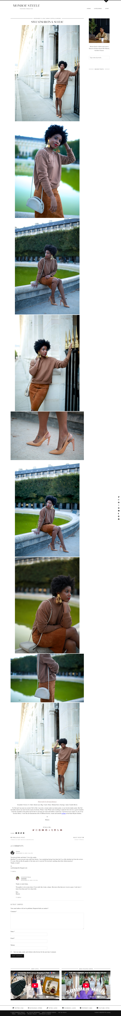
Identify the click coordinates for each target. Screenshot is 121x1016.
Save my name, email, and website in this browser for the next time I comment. (35, 952)
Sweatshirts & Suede (47, 22)
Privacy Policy (32, 1013)
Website (13, 945)
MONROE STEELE (26, 5)
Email (13, 938)
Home (89, 8)
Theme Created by (102, 1012)
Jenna (18, 851)
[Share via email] (16, 833)
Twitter (18, 1008)
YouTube (103, 1008)
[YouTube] (43, 830)
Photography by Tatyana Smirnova (47, 801)
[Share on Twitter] (21, 833)
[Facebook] (46, 830)
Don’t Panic (78, 838)
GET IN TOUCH (62, 1012)
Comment (14, 911)
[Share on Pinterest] (23, 833)
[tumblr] (52, 830)
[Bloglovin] (49, 830)
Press (14, 1013)
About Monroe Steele (49, 1012)
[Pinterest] (39, 830)
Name (13, 931)
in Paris (64, 813)
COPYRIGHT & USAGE (45, 1013)
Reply (14, 871)
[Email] (61, 830)
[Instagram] (36, 830)
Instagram (35, 1008)
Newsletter (21, 1013)
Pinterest (86, 1008)
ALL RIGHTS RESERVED (33, 1012)
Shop (107, 8)
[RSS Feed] (58, 830)
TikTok (52, 1008)
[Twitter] (33, 830)
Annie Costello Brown (53, 18)
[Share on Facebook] (18, 833)
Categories (98, 8)
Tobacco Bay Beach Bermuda (22, 838)
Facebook (70, 1008)
